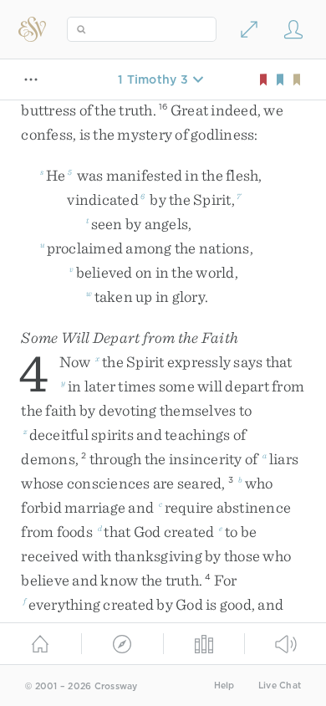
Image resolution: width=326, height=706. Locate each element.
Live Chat (279, 685)
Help (224, 685)
